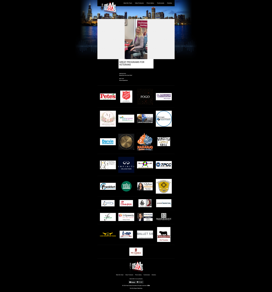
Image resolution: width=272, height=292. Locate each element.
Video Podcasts (139, 3)
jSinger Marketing (138, 288)
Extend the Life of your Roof (125, 74)
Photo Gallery (150, 3)
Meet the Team (128, 3)
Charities (169, 3)
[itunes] (132, 282)
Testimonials (160, 3)
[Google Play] (140, 282)
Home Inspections (123, 79)
